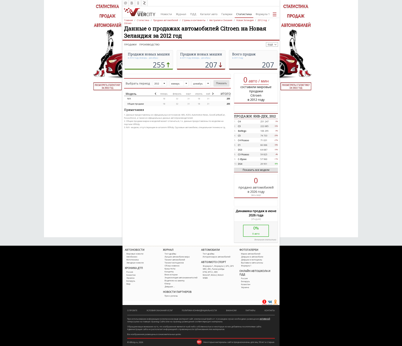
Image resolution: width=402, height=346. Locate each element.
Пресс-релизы (171, 296)
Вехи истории (171, 274)
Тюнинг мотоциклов (174, 262)
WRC (205, 269)
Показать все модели (256, 170)
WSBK (205, 278)
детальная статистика (265, 239)
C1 (239, 144)
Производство (149, 44)
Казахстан (131, 275)
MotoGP (206, 275)
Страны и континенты (193, 20)
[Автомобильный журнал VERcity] (139, 12)
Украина (130, 278)
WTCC (210, 272)
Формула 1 (263, 14)
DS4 (240, 163)
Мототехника (132, 259)
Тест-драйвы (170, 253)
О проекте (132, 310)
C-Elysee (242, 159)
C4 (239, 121)
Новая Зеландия (245, 20)
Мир (128, 284)
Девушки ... (170, 286)
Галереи (226, 14)
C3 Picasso (243, 154)
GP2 (227, 266)
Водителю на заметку (175, 280)
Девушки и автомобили (252, 256)
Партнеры (250, 310)
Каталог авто (208, 14)
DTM (205, 272)
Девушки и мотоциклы (251, 259)
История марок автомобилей (216, 256)
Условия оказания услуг (160, 310)
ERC (209, 269)
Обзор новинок (172, 265)
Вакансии (231, 310)
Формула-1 (208, 266)
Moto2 (214, 275)
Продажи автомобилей (165, 20)
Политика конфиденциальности (199, 310)
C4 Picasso (243, 140)
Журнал (181, 14)
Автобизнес (131, 256)
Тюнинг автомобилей (175, 259)
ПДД (193, 14)
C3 (239, 126)
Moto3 (220, 275)
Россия (129, 272)
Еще (270, 44)
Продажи (130, 44)
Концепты (169, 271)
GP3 (232, 266)
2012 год (262, 20)
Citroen (127, 23)
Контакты (270, 310)
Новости (166, 14)
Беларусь (130, 281)
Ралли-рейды (218, 269)
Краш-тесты (170, 268)
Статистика (244, 14)
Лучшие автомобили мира (177, 256)
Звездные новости (135, 262)
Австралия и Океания (220, 20)
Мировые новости (134, 253)
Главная (128, 20)
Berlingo (242, 130)
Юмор (168, 283)
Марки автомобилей (250, 253)
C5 (239, 135)
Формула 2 (219, 266)
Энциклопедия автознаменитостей (181, 277)
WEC (216, 272)
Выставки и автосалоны (252, 262)
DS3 (240, 149)
